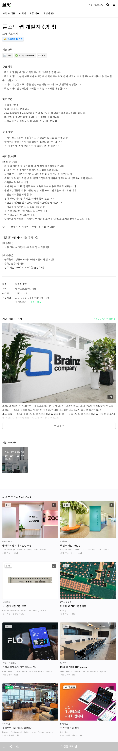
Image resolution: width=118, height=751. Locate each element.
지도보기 (22, 301)
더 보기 (57, 425)
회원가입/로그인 (95, 4)
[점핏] (6, 5)
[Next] (111, 365)
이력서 (22, 13)
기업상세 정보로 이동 (103, 319)
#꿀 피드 (34, 13)
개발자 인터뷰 (50, 13)
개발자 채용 (9, 13)
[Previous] (7, 365)
